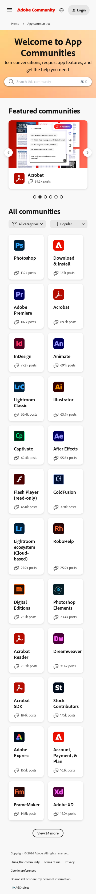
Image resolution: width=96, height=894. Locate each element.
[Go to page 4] (50, 197)
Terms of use (52, 862)
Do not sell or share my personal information (41, 879)
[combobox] (48, 81)
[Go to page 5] (56, 197)
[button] (9, 11)
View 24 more (48, 833)
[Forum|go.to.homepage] (36, 10)
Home (15, 24)
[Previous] (8, 152)
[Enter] (9, 81)
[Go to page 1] (34, 197)
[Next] (87, 152)
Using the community (25, 862)
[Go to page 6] (61, 197)
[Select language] (61, 10)
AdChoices (22, 887)
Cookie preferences (23, 870)
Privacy (70, 862)
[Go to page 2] (40, 197)
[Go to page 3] (45, 197)
